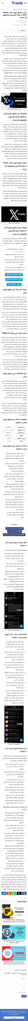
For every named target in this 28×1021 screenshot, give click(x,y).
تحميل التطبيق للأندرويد (14, 274)
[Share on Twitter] (19, 893)
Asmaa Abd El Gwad (22, 21)
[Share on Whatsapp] (14, 893)
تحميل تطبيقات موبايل (17, 9)
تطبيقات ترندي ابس (18, 251)
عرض (18, 30)
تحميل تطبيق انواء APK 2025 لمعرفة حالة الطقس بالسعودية (14, 942)
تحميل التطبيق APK (14, 284)
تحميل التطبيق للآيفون (14, 279)
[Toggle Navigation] (25, 3)
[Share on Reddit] (9, 893)
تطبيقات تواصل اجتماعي (8, 430)
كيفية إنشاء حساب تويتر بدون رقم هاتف (13, 534)
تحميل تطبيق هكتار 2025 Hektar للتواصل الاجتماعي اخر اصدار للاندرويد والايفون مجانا (14, 921)
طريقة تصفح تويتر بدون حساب (13, 528)
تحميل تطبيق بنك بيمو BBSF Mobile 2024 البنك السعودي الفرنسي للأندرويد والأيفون (14, 963)
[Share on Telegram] (4, 893)
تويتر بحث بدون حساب (13, 531)
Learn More (16, 1014)
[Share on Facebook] (24, 893)
